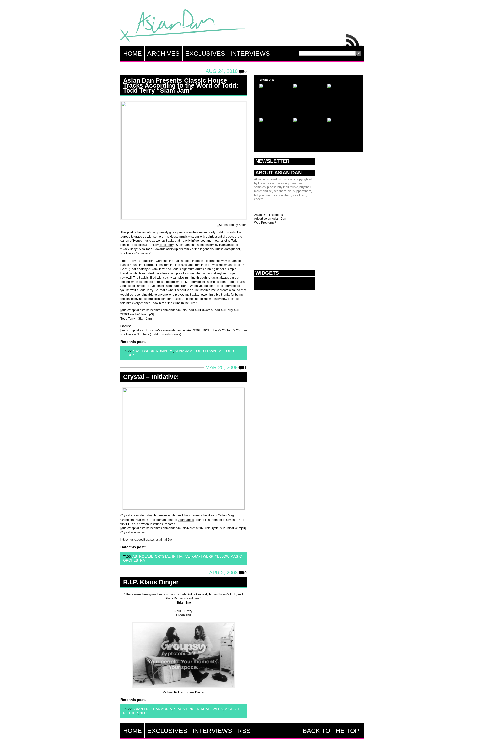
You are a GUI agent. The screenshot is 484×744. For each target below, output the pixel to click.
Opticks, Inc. (476, 736)
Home (132, 53)
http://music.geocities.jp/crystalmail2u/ (146, 539)
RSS (353, 38)
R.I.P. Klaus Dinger (151, 582)
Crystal (125, 515)
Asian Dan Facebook (268, 215)
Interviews (250, 53)
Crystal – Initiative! (151, 376)
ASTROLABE (142, 556)
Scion (243, 225)
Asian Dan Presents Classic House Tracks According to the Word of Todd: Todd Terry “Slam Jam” (180, 85)
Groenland (183, 615)
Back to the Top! (331, 730)
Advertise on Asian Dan (270, 218)
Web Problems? (265, 222)
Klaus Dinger (186, 709)
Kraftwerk (143, 351)
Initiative (181, 556)
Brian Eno (142, 709)
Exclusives (205, 53)
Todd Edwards (208, 351)
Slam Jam (183, 351)
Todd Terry (166, 245)
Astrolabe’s (186, 520)
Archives (163, 53)
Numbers (164, 351)
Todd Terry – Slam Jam (136, 318)
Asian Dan (183, 26)
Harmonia (162, 709)
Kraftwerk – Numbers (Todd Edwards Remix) (150, 334)
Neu (143, 713)
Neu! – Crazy (183, 611)
